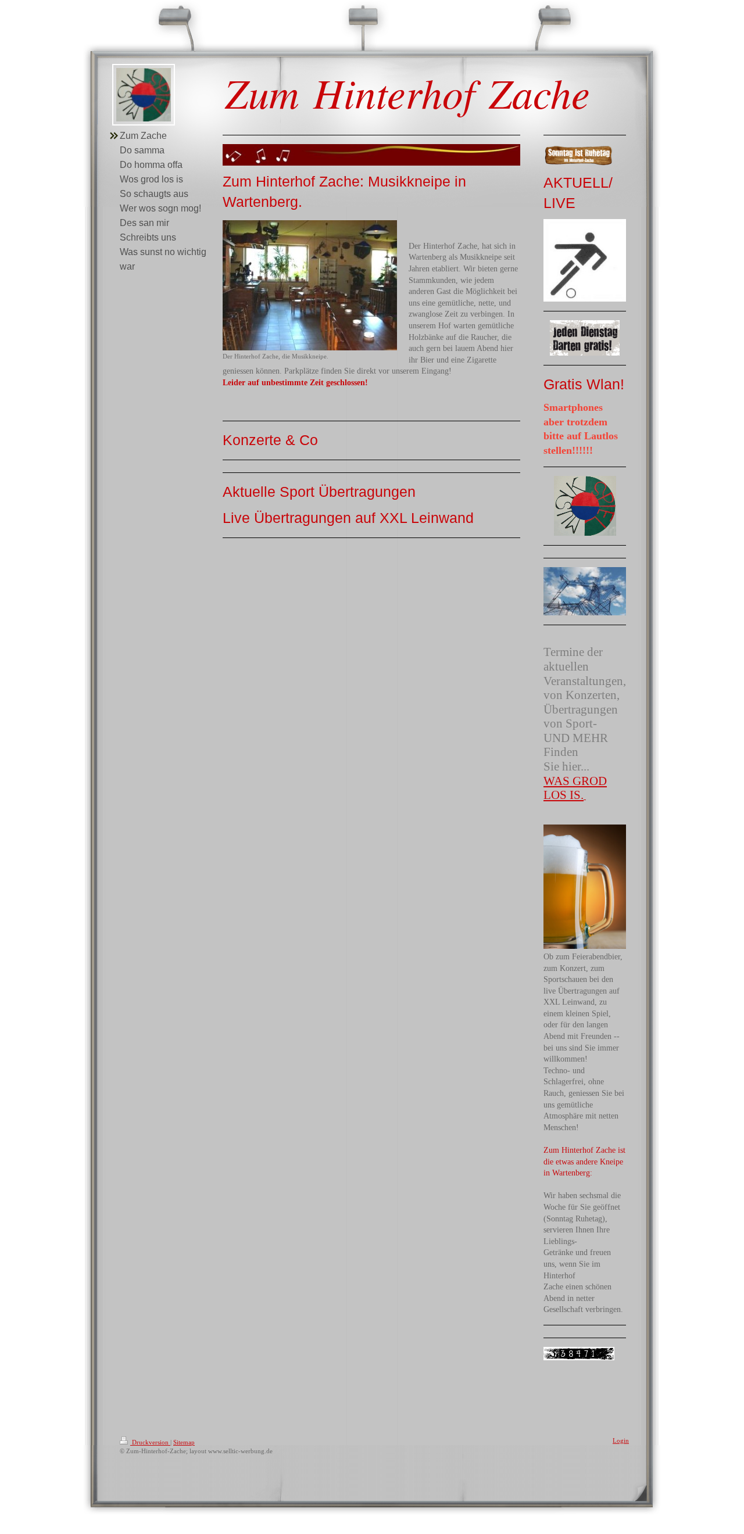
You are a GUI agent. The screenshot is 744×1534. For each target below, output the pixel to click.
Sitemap (184, 1442)
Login (621, 1440)
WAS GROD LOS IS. (575, 788)
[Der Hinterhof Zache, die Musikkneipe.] (310, 285)
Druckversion (150, 1442)
